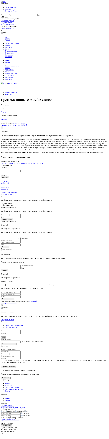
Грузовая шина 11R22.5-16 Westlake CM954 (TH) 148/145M (22, 163)
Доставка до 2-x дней (5, 182)
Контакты (8, 49)
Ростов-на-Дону (11, 11)
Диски (7, 40)
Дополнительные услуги (14, 389)
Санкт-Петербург (11, 7)
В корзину (5, 177)
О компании (9, 53)
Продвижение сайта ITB (10, 420)
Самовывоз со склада (5, 188)
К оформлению (6, 425)
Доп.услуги (9, 47)
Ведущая (4, 112)
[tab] (14, 325)
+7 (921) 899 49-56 (7, 24)
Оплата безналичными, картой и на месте (9, 193)
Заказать (4, 270)
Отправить (5, 247)
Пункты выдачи (7, 21)
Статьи (7, 391)
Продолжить (6, 378)
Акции (7, 45)
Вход (5, 83)
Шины (7, 38)
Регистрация (12, 83)
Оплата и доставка (12, 43)
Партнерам (9, 55)
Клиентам (8, 57)
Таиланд (4, 119)
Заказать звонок (7, 219)
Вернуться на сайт (7, 320)
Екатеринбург (10, 9)
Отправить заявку (7, 299)
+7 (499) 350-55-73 (7, 23)
